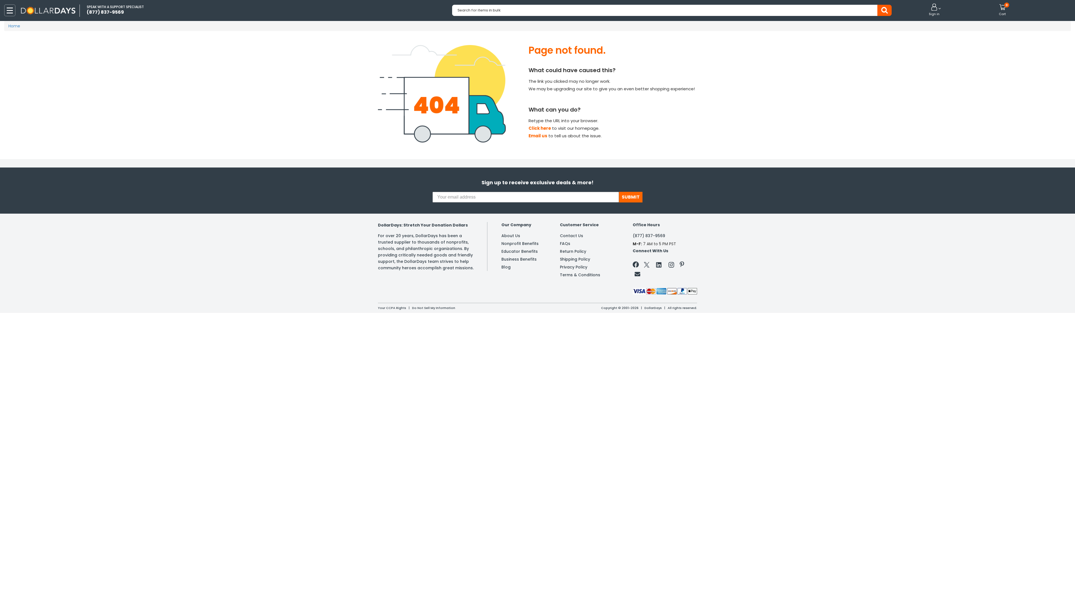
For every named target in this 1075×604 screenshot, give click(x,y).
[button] (934, 10)
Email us (538, 136)
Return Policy (573, 251)
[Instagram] (671, 266)
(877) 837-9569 (649, 236)
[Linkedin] (659, 264)
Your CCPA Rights (392, 308)
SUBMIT (631, 197)
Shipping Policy (575, 259)
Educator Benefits (519, 251)
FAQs (565, 243)
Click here (540, 128)
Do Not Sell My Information (433, 308)
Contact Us (571, 236)
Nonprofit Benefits (520, 243)
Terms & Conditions (580, 275)
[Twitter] (646, 266)
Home (14, 26)
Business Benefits (519, 259)
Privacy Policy (573, 267)
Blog (506, 267)
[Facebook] (637, 265)
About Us (510, 236)
